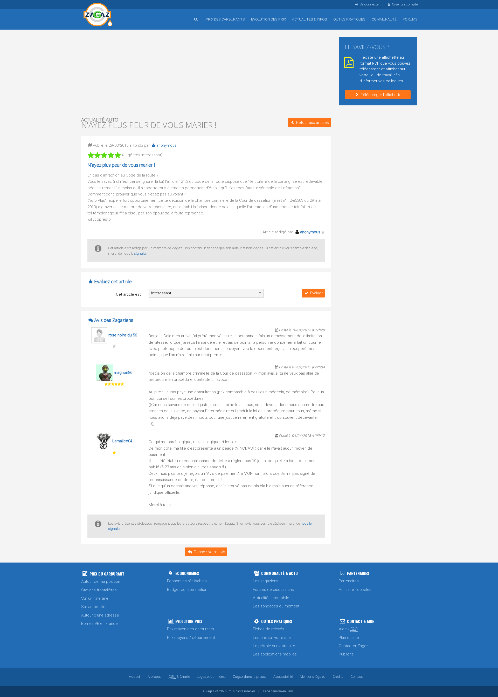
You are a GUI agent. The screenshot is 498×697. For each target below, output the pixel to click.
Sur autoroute (93, 606)
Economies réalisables (187, 581)
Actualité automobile (271, 598)
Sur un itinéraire (94, 598)
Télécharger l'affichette (381, 94)
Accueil (98, 15)
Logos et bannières (211, 676)
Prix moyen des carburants (190, 629)
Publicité (346, 654)
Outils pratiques (349, 19)
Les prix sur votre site (272, 637)
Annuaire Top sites (355, 589)
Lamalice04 (122, 441)
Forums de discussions (273, 589)
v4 (216, 691)
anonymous (166, 145)
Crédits (338, 676)
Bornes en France (99, 623)
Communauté (384, 19)
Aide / (348, 629)
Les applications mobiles (275, 654)
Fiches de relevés (268, 629)
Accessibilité (283, 676)
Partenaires (349, 581)
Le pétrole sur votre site (274, 646)
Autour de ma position (100, 581)
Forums (410, 19)
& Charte (179, 676)
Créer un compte (405, 4)
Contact (356, 676)
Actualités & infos (309, 19)
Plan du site (349, 637)
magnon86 (123, 372)
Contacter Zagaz (353, 646)
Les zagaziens (265, 581)
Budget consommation (187, 589)
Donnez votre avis (209, 552)
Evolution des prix (268, 19)
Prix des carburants (225, 19)
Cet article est (128, 294)
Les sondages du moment (276, 606)
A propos (155, 676)
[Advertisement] (206, 72)
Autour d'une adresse (100, 615)
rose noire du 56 (122, 335)
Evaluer (316, 293)
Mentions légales (313, 676)
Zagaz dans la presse (249, 676)
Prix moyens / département (191, 637)
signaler (140, 253)
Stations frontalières (99, 590)
